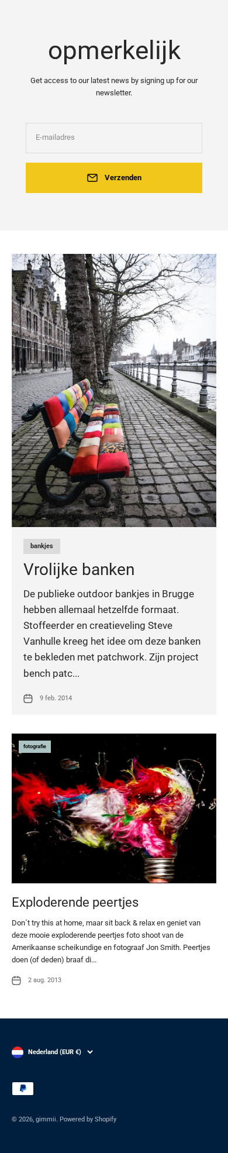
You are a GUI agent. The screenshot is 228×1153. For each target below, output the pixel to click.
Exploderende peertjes (75, 902)
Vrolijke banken (78, 569)
